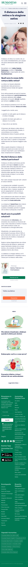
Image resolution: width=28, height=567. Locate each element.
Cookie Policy (18, 452)
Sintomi (3, 514)
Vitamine (3, 525)
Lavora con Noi (18, 414)
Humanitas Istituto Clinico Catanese (9, 552)
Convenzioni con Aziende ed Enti (19, 437)
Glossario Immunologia (7, 493)
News (6, 8)
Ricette (3, 511)
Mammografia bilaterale (21, 516)
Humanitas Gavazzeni (6, 543)
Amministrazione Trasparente (19, 441)
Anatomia (3, 489)
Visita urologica (18, 507)
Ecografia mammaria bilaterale (20, 519)
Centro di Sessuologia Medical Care (20, 429)
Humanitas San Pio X (20, 538)
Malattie (3, 500)
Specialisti (3, 516)
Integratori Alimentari (6, 498)
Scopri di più (14, 300)
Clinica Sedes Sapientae (7, 549)
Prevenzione (4, 505)
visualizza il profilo (14, 280)
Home (2, 8)
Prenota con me (14, 277)
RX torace (17, 514)
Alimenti (3, 486)
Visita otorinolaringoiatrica (20, 502)
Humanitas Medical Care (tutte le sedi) (10, 535)
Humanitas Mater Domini (7, 541)
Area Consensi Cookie (20, 456)
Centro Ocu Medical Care (20, 425)
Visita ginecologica (19, 494)
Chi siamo (17, 400)
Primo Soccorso (5, 507)
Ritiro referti (18, 472)
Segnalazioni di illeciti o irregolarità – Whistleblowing (21, 446)
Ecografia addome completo (19, 510)
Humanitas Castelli (18, 541)
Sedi (16, 403)
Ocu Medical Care (6, 74)
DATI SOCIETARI (19, 563)
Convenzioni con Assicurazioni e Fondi (20, 433)
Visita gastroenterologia (21, 505)
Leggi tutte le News (13, 383)
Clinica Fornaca (16, 546)
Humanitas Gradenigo (6, 546)
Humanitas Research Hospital (8, 538)
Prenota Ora (14, 298)
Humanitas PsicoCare (20, 419)
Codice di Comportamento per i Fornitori (20, 468)
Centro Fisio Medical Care (20, 421)
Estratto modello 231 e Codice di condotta (20, 463)
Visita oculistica (19, 497)
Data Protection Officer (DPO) (21, 459)
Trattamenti (4, 520)
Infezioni (3, 495)
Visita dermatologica (20, 488)
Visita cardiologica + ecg (20, 491)
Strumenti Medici (5, 518)
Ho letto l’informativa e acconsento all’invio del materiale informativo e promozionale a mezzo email (7, 427)
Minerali (3, 502)
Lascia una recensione (20, 474)
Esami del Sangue (5, 491)
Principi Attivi (4, 509)
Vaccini (3, 523)
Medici (16, 405)
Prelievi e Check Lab (20, 416)
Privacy (17, 450)
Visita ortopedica (19, 499)
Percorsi (17, 407)
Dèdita (16, 477)
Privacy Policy (18, 454)
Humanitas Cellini (16, 543)
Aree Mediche (18, 412)
